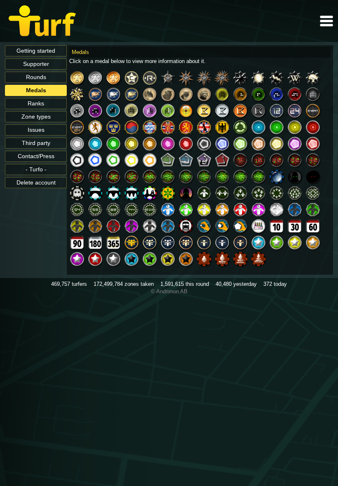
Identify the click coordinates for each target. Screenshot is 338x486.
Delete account (36, 183)
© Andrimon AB (169, 291)
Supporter (36, 64)
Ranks (36, 103)
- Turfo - (36, 169)
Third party (36, 143)
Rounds (36, 77)
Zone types (36, 117)
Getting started (35, 51)
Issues (36, 130)
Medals (36, 90)
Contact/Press (36, 156)
